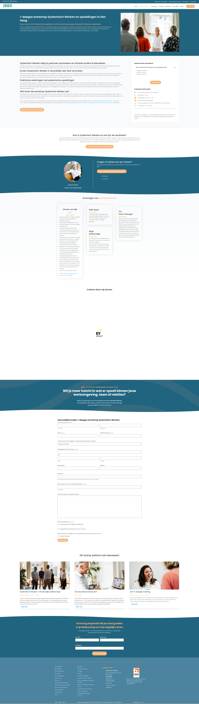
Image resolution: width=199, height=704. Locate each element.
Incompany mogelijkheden (83, 675)
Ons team (80, 673)
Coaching (161, 6)
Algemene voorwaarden (83, 702)
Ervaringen (193, 1)
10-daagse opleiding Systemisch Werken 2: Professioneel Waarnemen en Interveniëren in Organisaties (93, 102)
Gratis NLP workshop (59, 671)
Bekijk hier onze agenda (161, 1)
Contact (182, 6)
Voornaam (60, 428)
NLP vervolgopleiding (59, 675)
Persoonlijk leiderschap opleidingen (62, 685)
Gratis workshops (58, 692)
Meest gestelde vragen (175, 1)
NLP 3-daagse (58, 673)
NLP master (57, 680)
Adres (59, 455)
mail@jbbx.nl (104, 176)
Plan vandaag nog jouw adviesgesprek (111, 171)
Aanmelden (25, 36)
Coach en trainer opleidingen (61, 687)
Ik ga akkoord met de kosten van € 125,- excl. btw (72, 529)
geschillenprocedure (96, 702)
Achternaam (103, 428)
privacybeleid (118, 702)
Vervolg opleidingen (59, 689)
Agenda (56, 694)
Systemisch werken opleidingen (61, 682)
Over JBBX (175, 6)
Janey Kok (141, 702)
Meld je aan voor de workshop (32, 110)
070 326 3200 (104, 179)
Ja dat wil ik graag (64, 536)
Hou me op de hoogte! (99, 653)
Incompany (154, 6)
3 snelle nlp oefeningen (83, 691)
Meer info (24, 606)
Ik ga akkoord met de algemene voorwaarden (71, 524)
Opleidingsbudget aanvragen (84, 693)
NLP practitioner (58, 678)
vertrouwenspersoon (108, 702)
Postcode (102, 461)
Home (136, 6)
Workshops (168, 6)
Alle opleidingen (143, 6)
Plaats (59, 461)
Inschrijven (191, 6)
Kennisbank (185, 1)
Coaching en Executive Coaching (84, 678)
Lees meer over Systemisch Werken (99, 147)
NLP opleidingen (58, 669)
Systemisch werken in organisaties (85, 689)
